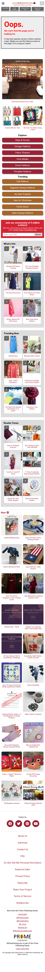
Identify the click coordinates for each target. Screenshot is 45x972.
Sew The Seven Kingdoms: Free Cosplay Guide (12, 598)
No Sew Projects (22, 194)
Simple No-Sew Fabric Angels (13, 499)
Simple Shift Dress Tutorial (13, 267)
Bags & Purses (22, 140)
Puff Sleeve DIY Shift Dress (32, 294)
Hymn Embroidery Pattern (32, 499)
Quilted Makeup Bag (11, 538)
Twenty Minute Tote (12, 128)
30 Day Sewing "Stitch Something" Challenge (11, 657)
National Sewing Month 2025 (33, 804)
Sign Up (38, 234)
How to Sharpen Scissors (13, 446)
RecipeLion (22, 928)
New (3, 512)
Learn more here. (22, 949)
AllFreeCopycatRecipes (22, 931)
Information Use (30, 230)
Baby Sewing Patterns (22, 213)
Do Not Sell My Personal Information (22, 862)
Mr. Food (22, 924)
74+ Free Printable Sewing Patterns (32, 267)
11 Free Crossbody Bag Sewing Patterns (32, 473)
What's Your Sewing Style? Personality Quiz (33, 628)
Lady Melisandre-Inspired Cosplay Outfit (33, 597)
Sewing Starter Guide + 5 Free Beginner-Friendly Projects (11, 716)
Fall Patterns (22, 181)
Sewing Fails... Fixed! (11, 627)
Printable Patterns (22, 171)
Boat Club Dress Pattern (32, 320)
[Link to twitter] (18, 823)
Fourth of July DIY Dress (13, 473)
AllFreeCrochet (22, 918)
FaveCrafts (22, 914)
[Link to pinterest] (27, 823)
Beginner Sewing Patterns (22, 187)
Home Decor (22, 206)
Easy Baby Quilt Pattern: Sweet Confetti (33, 657)
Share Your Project (22, 889)
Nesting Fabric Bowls (32, 356)
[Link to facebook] (10, 823)
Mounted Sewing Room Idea (22, 102)
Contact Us (22, 849)
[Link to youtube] (35, 823)
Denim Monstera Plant (11, 567)
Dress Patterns (22, 165)
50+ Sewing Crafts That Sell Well (32, 446)
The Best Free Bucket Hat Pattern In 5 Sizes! (13, 409)
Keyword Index (22, 869)
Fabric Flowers (22, 152)
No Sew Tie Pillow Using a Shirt (33, 129)
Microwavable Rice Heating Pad (33, 746)
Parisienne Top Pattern (32, 408)
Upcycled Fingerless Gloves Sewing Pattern (11, 746)
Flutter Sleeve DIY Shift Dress (13, 320)
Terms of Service (22, 896)
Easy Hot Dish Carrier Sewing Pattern (33, 539)
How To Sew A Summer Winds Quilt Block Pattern (11, 686)
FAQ (22, 856)
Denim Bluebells (33, 685)
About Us (22, 836)
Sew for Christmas (23, 200)
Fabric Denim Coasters (33, 714)
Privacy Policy (18, 230)
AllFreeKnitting (22, 921)
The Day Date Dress (13, 293)
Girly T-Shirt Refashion (13, 381)
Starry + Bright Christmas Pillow (11, 775)
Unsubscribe (22, 902)
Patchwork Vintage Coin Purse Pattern (32, 381)
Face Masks (22, 159)
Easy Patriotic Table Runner (33, 568)
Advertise (22, 842)
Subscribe (22, 882)
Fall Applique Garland (12, 803)
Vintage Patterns (23, 146)
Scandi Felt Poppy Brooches (33, 775)
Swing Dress (13, 356)
